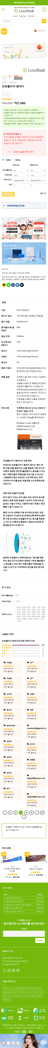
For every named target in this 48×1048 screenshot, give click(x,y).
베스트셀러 (13, 273)
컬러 (10, 996)
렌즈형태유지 (35, 277)
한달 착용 (6, 1000)
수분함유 (16, 279)
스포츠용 (23, 279)
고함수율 (21, 277)
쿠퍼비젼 (21, 273)
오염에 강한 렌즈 (33, 279)
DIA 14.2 (14, 277)
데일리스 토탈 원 (35, 869)
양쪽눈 (8, 160)
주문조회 (31, 16)
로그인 (15, 16)
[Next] (42, 50)
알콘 (41, 992)
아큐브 (35, 992)
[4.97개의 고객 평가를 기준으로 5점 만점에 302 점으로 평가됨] (24, 99)
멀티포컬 (20, 988)
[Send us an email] (18, 971)
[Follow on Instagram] (9, 971)
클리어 (43, 193)
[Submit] (44, 21)
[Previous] (6, 50)
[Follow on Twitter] (14, 971)
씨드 (29, 992)
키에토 (25, 996)
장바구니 (8, 194)
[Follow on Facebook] (5, 971)
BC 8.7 (8, 277)
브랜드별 (6, 992)
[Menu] (3, 10)
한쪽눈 (18, 160)
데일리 (27, 277)
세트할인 (9, 279)
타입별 (32, 996)
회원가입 (22, 16)
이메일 (24, 929)
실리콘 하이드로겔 (18, 992)
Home (4, 82)
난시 (13, 988)
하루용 (27, 273)
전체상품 (13, 82)
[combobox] (20, 170)
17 (42, 812)
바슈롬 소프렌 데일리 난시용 (12, 870)
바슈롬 (28, 988)
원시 (4, 996)
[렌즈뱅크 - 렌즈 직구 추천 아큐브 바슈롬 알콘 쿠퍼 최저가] (24, 9)
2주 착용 (6, 988)
